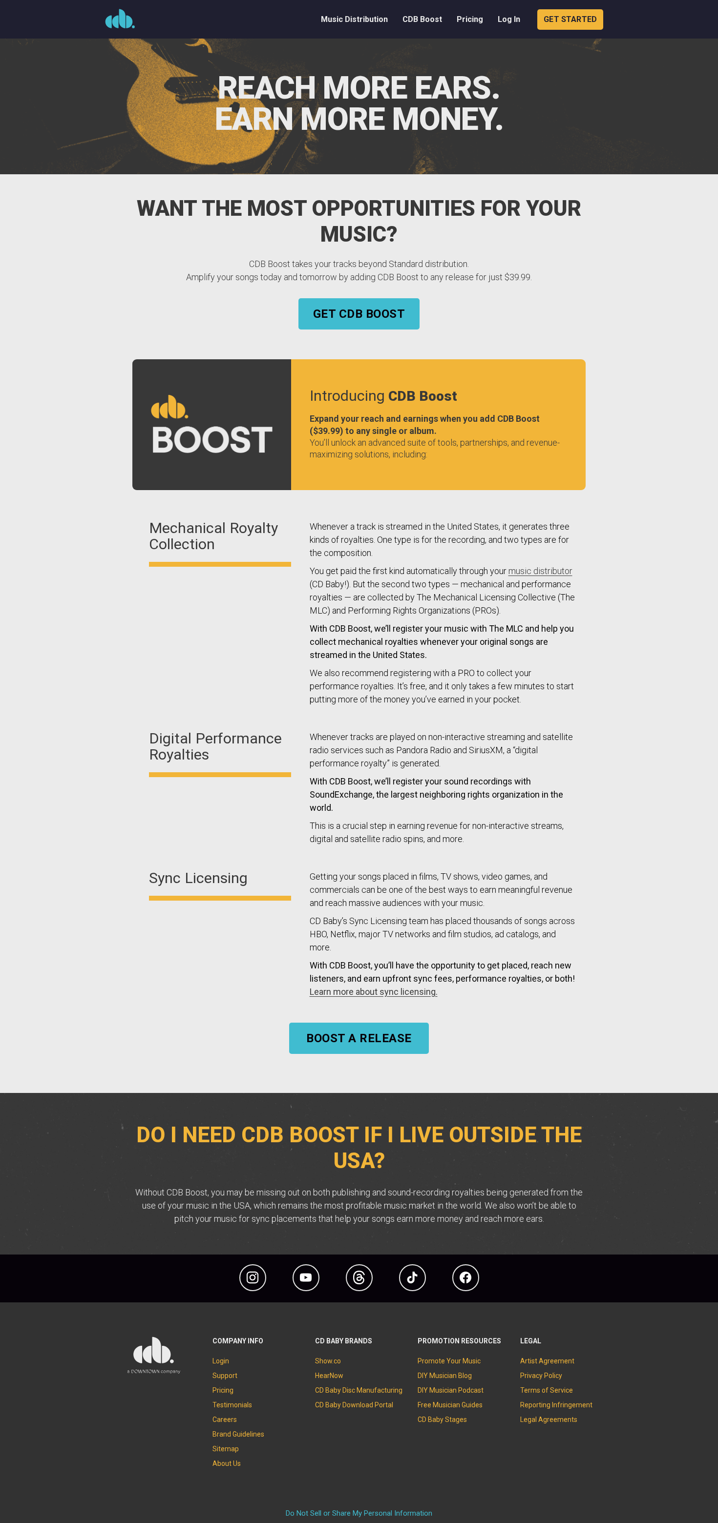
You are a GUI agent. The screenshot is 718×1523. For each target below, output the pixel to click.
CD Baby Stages (442, 1419)
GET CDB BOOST (359, 314)
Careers (224, 1419)
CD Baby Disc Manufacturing (358, 1390)
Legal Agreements (548, 1419)
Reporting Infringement (556, 1405)
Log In (509, 19)
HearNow (329, 1375)
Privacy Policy (541, 1375)
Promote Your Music (449, 1361)
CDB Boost (422, 19)
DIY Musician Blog (445, 1375)
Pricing (470, 19)
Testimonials (232, 1405)
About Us (226, 1463)
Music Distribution (354, 19)
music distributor (540, 571)
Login (220, 1361)
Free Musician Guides (450, 1405)
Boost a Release (358, 1038)
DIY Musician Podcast (451, 1390)
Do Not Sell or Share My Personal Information (359, 1513)
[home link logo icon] (154, 1371)
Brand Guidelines (238, 1434)
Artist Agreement (547, 1361)
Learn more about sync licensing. (374, 992)
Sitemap (225, 1449)
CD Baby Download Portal (354, 1405)
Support (224, 1375)
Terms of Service (546, 1390)
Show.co (328, 1361)
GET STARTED (570, 19)
